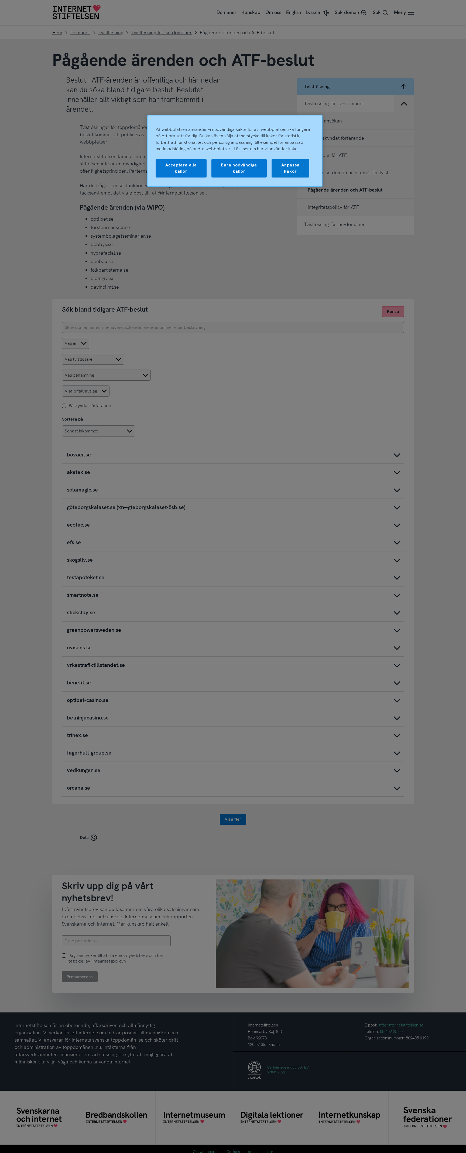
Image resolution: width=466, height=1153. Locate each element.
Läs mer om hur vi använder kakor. (267, 149)
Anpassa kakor (290, 168)
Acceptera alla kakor (181, 168)
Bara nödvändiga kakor (239, 168)
